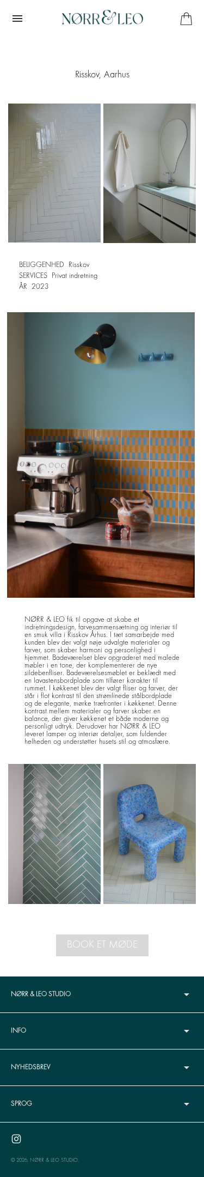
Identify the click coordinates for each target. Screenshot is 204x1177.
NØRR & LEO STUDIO (54, 1160)
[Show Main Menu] (17, 19)
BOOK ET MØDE (102, 945)
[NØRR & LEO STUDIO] (102, 18)
